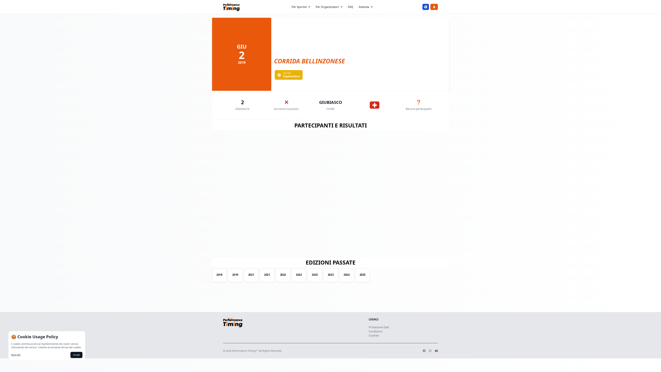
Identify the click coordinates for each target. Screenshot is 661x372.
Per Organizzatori (327, 7)
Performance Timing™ (245, 350)
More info (15, 355)
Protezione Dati (379, 327)
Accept (76, 354)
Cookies (374, 335)
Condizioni (375, 331)
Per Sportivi (299, 7)
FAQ (350, 7)
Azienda (364, 7)
